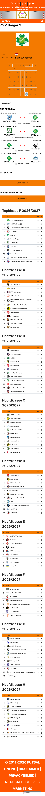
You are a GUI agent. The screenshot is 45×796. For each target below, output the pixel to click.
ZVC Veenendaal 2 (16, 376)
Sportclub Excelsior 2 (17, 498)
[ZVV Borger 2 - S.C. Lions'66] (22, 159)
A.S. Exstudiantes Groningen (19, 228)
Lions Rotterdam (15, 422)
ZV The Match (14, 316)
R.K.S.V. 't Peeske (15, 615)
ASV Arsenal (14, 296)
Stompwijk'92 (14, 441)
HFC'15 (12, 235)
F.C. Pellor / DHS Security (18, 308)
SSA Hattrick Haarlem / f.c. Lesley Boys (21, 300)
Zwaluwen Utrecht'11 (17, 391)
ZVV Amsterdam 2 (16, 354)
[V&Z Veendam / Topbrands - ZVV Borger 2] (22, 132)
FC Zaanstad (14, 327)
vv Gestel (13, 566)
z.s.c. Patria (14, 369)
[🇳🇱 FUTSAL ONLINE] (22, 14)
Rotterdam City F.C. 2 (17, 494)
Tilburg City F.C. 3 (15, 558)
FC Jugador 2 (14, 661)
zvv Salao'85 (14, 312)
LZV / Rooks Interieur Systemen (20, 604)
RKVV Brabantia (15, 551)
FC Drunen (13, 540)
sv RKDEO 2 (14, 433)
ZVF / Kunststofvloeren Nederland (21, 261)
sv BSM (12, 358)
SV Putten (13, 668)
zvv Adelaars (14, 350)
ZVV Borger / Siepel (16, 220)
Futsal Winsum (15, 254)
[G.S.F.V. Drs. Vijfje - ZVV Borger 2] (22, 118)
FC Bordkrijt (14, 642)
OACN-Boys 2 (14, 490)
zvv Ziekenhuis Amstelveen (19, 388)
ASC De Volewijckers (17, 380)
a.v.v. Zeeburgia (15, 384)
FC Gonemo (13, 596)
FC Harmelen (14, 365)
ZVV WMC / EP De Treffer (18, 257)
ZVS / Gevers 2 (14, 562)
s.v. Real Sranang (16, 373)
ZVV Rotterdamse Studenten (19, 505)
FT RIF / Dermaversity (16, 543)
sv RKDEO (13, 513)
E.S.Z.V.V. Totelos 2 (16, 536)
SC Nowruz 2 (14, 608)
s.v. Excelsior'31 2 (15, 593)
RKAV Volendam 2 (16, 320)
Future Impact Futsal (17, 486)
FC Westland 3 (15, 452)
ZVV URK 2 (14, 246)
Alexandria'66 (14, 475)
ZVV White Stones (16, 323)
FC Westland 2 (15, 483)
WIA (11, 501)
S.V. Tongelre (14, 555)
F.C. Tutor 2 (14, 479)
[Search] (42, 21)
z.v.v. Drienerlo (14, 589)
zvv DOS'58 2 (14, 362)
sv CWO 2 (13, 509)
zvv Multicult (14, 426)
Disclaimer (29, 769)
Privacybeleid (21, 775)
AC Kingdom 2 (15, 284)
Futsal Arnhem (15, 638)
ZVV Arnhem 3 (15, 664)
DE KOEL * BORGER (23, 58)
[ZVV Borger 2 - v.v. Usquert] (22, 146)
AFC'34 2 (13, 288)
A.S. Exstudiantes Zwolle (18, 650)
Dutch (28, 792)
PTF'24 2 (12, 547)
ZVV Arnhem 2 (14, 611)
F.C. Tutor (13, 445)
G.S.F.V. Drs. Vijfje (16, 224)
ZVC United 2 (14, 448)
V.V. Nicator (14, 242)
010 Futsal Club (15, 415)
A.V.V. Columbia (15, 646)
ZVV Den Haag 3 (15, 418)
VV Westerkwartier (16, 250)
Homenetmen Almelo (16, 600)
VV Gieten (13, 231)
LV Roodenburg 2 (15, 437)
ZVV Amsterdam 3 (16, 292)
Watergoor (13, 676)
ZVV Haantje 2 (15, 657)
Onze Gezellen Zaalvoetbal (18, 305)
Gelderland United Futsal (18, 653)
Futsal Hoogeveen (16, 239)
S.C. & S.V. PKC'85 (16, 430)
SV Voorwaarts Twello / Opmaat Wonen (22, 672)
